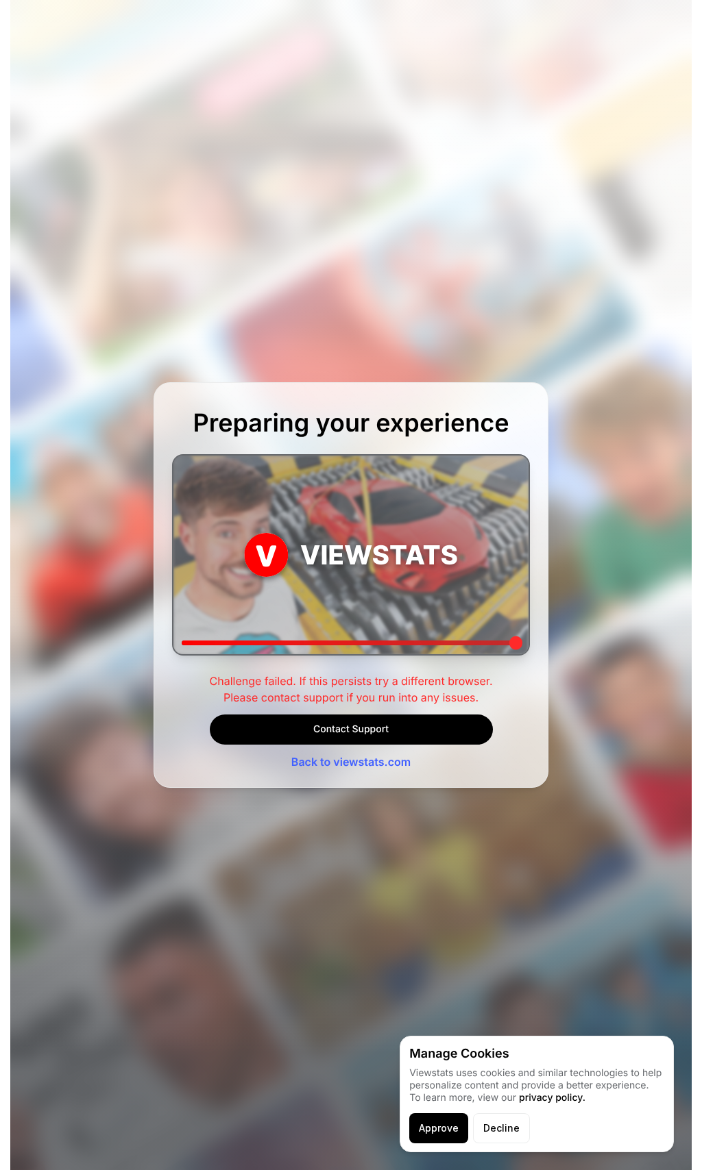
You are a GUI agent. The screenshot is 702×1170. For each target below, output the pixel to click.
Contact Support (351, 729)
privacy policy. (552, 1098)
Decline (501, 1128)
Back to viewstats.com (351, 762)
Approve (439, 1128)
